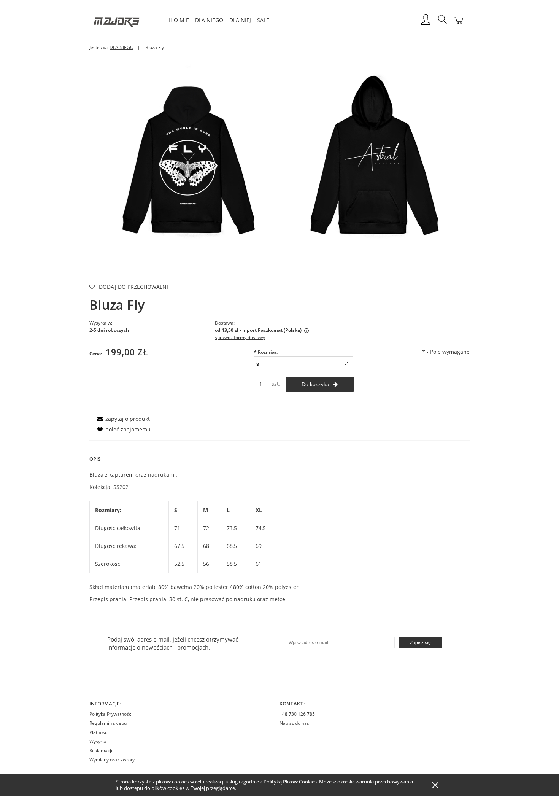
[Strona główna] (127, 20)
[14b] (186, 157)
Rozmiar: (266, 352)
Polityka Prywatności (110, 714)
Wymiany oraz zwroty (112, 759)
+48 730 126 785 (297, 714)
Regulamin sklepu (108, 723)
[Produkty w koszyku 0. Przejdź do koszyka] (458, 24)
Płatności (98, 732)
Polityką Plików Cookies (290, 781)
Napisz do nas (294, 723)
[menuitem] (178, 20)
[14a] (373, 157)
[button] (122, 418)
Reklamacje (101, 750)
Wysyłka (97, 741)
